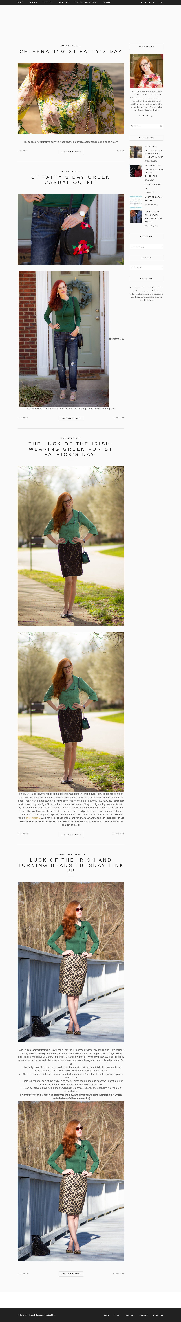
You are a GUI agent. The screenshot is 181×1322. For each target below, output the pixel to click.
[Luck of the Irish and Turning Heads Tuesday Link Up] (71, 962)
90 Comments (23, 1273)
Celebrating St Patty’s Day (71, 51)
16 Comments (23, 834)
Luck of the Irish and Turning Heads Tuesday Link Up (71, 865)
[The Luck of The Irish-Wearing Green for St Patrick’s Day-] (71, 546)
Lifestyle (158, 1315)
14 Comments (23, 417)
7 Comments (22, 151)
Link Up (69, 854)
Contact (130, 1315)
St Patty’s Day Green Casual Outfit (71, 179)
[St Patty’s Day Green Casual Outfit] (71, 229)
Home (106, 1315)
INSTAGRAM (33, 818)
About (117, 1315)
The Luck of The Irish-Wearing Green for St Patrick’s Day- (71, 449)
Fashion (65, 45)
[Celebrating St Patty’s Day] (71, 98)
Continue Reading (71, 151)
